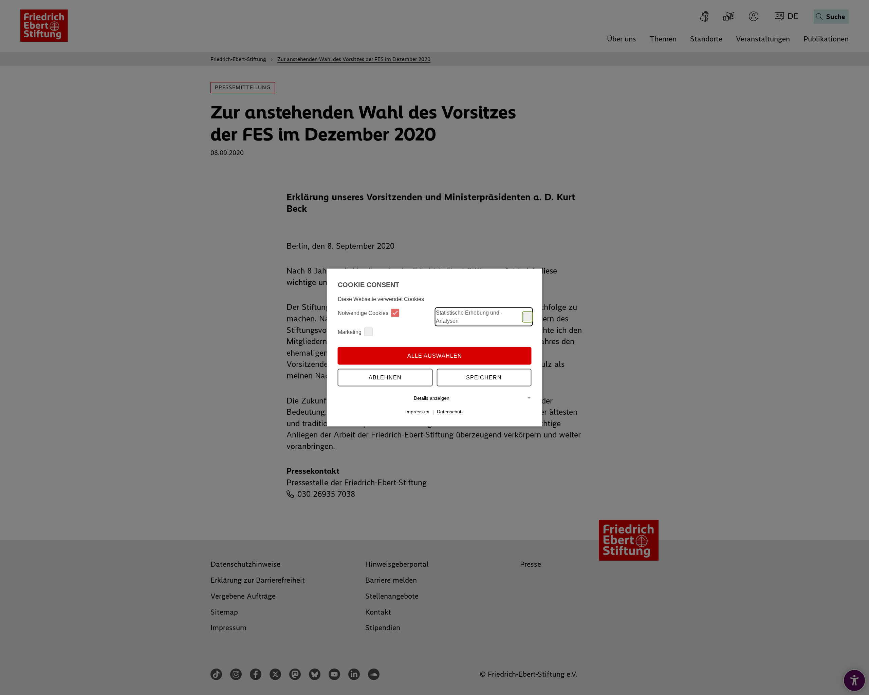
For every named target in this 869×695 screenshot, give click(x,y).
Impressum (417, 411)
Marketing (350, 332)
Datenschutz (450, 411)
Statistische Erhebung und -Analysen (469, 317)
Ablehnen (385, 377)
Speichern (484, 377)
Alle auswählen (434, 355)
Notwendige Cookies (363, 313)
